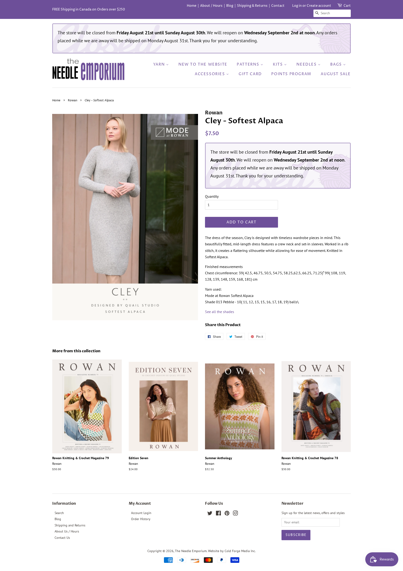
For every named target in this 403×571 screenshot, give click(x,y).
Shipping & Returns (252, 6)
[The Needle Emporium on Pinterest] (226, 514)
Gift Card (250, 74)
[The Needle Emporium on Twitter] (209, 514)
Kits (278, 64)
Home (191, 6)
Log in (297, 6)
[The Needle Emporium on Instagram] (235, 514)
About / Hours (211, 6)
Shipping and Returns (70, 525)
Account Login (141, 513)
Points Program (291, 74)
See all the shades (219, 311)
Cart (347, 6)
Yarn (159, 64)
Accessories (210, 74)
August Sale (336, 74)
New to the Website (202, 64)
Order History (140, 519)
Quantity (212, 196)
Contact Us (62, 538)
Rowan (72, 100)
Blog (229, 6)
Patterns (248, 64)
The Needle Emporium (191, 551)
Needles (307, 64)
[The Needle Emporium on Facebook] (218, 514)
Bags (336, 64)
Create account (319, 6)
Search (59, 513)
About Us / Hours (67, 531)
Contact (278, 6)
